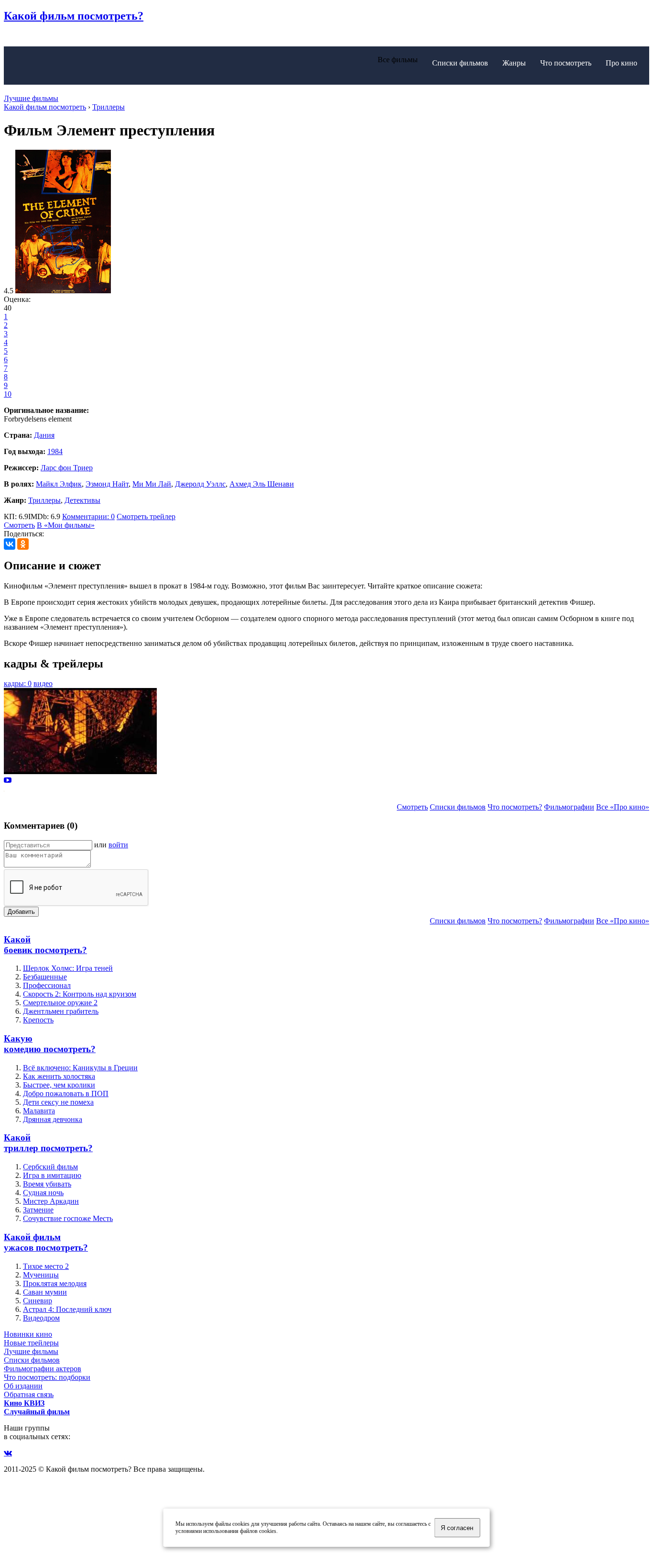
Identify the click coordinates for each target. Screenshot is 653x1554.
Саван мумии (45, 1292)
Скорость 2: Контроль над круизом (79, 994)
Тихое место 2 (46, 1266)
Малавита (39, 1111)
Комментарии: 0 (88, 516)
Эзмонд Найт (107, 484)
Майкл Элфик (59, 484)
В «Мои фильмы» (66, 525)
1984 (55, 451)
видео (43, 683)
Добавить (21, 911)
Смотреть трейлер (146, 516)
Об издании (23, 1386)
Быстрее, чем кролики (59, 1085)
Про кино (621, 63)
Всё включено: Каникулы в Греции (80, 1068)
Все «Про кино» (622, 807)
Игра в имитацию (52, 1175)
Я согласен (457, 1528)
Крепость (38, 1020)
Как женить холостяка (59, 1076)
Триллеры (44, 500)
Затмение (38, 1210)
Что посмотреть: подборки (47, 1377)
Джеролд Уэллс (200, 484)
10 (7, 394)
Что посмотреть (565, 63)
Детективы (82, 500)
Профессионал (47, 985)
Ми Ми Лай (151, 484)
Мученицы (41, 1275)
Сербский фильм (50, 1167)
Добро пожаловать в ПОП (66, 1093)
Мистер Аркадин (51, 1201)
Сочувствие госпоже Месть (68, 1218)
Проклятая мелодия (55, 1283)
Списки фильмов (460, 63)
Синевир (37, 1301)
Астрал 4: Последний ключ (67, 1309)
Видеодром (41, 1318)
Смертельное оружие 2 (60, 1003)
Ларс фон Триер (67, 468)
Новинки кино (28, 1334)
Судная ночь (43, 1192)
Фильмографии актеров (42, 1369)
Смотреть (19, 525)
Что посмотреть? (515, 807)
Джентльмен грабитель (60, 1011)
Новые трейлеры (31, 1343)
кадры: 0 (18, 683)
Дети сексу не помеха (58, 1102)
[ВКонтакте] (9, 544)
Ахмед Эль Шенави (261, 484)
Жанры (514, 63)
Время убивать (47, 1184)
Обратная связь (29, 1394)
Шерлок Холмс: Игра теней (68, 968)
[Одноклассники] (23, 544)
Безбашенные (45, 977)
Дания (44, 435)
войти (118, 845)
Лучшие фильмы (31, 98)
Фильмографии (569, 807)
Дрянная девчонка (52, 1119)
